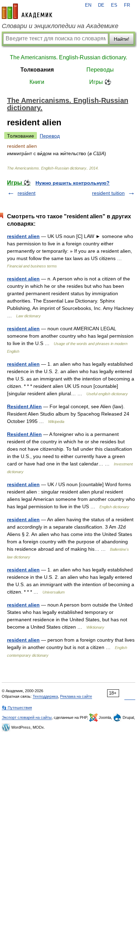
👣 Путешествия (17, 708)
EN (88, 5)
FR (127, 5)
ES (114, 5)
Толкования (37, 70)
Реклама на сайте (76, 696)
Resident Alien (24, 406)
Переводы (100, 70)
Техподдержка (45, 696)
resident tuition (108, 193)
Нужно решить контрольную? (72, 183)
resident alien (23, 236)
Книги (37, 82)
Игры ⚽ (100, 82)
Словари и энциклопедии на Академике (60, 25)
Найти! (121, 39)
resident (26, 193)
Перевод (50, 136)
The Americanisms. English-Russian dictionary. (68, 57)
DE (101, 5)
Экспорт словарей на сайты (27, 717)
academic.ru (27, 11)
